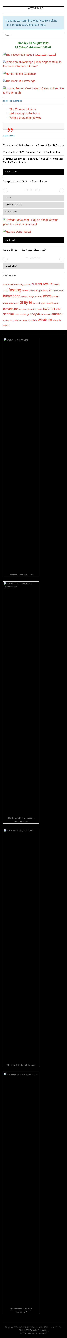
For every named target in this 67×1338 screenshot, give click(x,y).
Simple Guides (12, 172)
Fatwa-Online (55, 1327)
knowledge (12, 296)
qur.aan (47, 303)
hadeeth (32, 291)
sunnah (6, 320)
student (56, 314)
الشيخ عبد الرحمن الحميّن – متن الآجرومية (24, 249)
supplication (16, 320)
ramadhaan (11, 308)
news (47, 296)
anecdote (12, 284)
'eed (5, 285)
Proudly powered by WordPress (33, 1333)
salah (58, 309)
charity (20, 285)
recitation (22, 309)
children (27, 285)
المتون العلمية (10, 240)
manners (24, 297)
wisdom (45, 319)
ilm (51, 290)
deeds (5, 291)
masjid (31, 297)
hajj (38, 290)
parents (55, 296)
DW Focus (30, 1330)
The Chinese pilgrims (22, 109)
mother (38, 296)
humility (44, 290)
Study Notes (11, 212)
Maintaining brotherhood (24, 113)
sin (42, 314)
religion (39, 309)
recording (31, 309)
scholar (8, 314)
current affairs (42, 284)
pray (16, 303)
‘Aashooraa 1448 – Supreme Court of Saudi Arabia (33, 145)
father (25, 290)
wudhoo (6, 325)
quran (56, 303)
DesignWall (43, 1330)
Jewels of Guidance (12, 101)
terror (25, 320)
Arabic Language (13, 205)
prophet (36, 303)
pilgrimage (8, 303)
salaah (49, 308)
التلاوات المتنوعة (11, 266)
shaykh (35, 314)
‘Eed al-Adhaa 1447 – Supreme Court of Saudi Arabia (31, 152)
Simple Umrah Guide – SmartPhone (25, 181)
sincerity (47, 314)
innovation (58, 291)
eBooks (8, 198)
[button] (5, 190)
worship (57, 320)
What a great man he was (25, 117)
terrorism (32, 320)
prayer (25, 302)
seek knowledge (22, 314)
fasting (15, 290)
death (56, 284)
